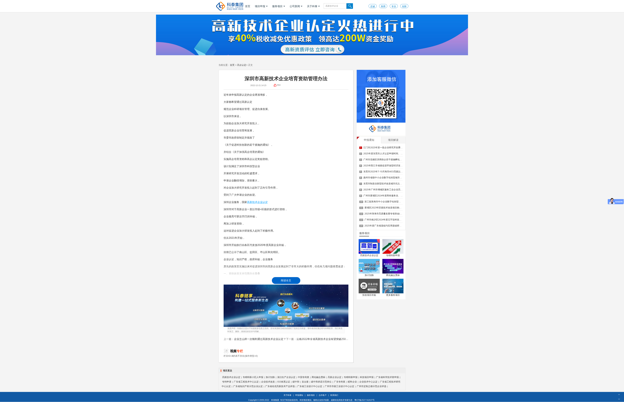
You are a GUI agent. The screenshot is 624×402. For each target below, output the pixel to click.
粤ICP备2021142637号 (364, 400)
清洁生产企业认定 (286, 377)
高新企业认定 (334, 377)
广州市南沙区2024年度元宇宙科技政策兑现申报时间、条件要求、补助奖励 (402, 219)
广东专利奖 (339, 381)
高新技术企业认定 (257, 202)
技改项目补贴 (369, 294)
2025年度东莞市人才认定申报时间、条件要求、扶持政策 (392, 153)
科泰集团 (275, 400)
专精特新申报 (393, 255)
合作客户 (322, 395)
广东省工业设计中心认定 (309, 386)
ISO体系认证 (283, 381)
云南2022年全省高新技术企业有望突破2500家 (323, 339)
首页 (247, 6)
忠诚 (372, 6)
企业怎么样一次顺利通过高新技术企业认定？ (260, 339)
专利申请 (226, 381)
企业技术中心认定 (368, 381)
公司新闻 (295, 6)
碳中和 (295, 381)
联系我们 (334, 395)
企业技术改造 (268, 381)
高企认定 (241, 64)
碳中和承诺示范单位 (321, 381)
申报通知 (299, 395)
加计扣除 (369, 275)
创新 (404, 6)
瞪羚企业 (352, 381)
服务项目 (277, 6)
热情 (383, 6)
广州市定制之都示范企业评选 (371, 386)
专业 (393, 6)
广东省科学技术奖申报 (387, 377)
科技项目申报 (367, 377)
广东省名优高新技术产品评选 (280, 386)
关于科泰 (312, 6)
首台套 (305, 381)
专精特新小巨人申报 (253, 377)
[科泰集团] (230, 6)
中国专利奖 (303, 377)
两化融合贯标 (393, 275)
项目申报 (260, 6)
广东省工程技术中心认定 (246, 381)
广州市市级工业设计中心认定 (339, 386)
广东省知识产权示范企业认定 (248, 386)
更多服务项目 (393, 294)
